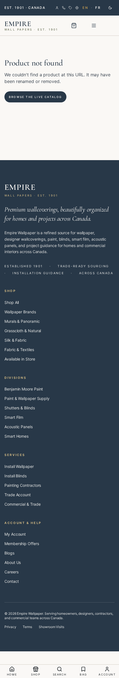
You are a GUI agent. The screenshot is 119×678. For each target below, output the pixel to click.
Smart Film (13, 417)
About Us (12, 562)
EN (85, 8)
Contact (11, 581)
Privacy (10, 627)
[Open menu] (93, 25)
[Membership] (70, 7)
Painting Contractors (22, 485)
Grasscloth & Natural (22, 330)
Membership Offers (21, 543)
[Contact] (63, 7)
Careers (11, 571)
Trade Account (17, 494)
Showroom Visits (51, 627)
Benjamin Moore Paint (23, 389)
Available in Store (19, 359)
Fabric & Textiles (19, 349)
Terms (27, 627)
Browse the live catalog (35, 97)
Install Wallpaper (19, 466)
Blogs (9, 553)
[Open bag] (74, 25)
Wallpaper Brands (20, 311)
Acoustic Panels (18, 426)
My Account (15, 534)
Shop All (11, 302)
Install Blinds (15, 475)
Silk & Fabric (15, 340)
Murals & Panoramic (22, 321)
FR (98, 8)
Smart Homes (16, 436)
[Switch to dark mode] (110, 7)
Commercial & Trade (22, 504)
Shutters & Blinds (19, 407)
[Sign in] (57, 8)
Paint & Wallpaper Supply (27, 398)
